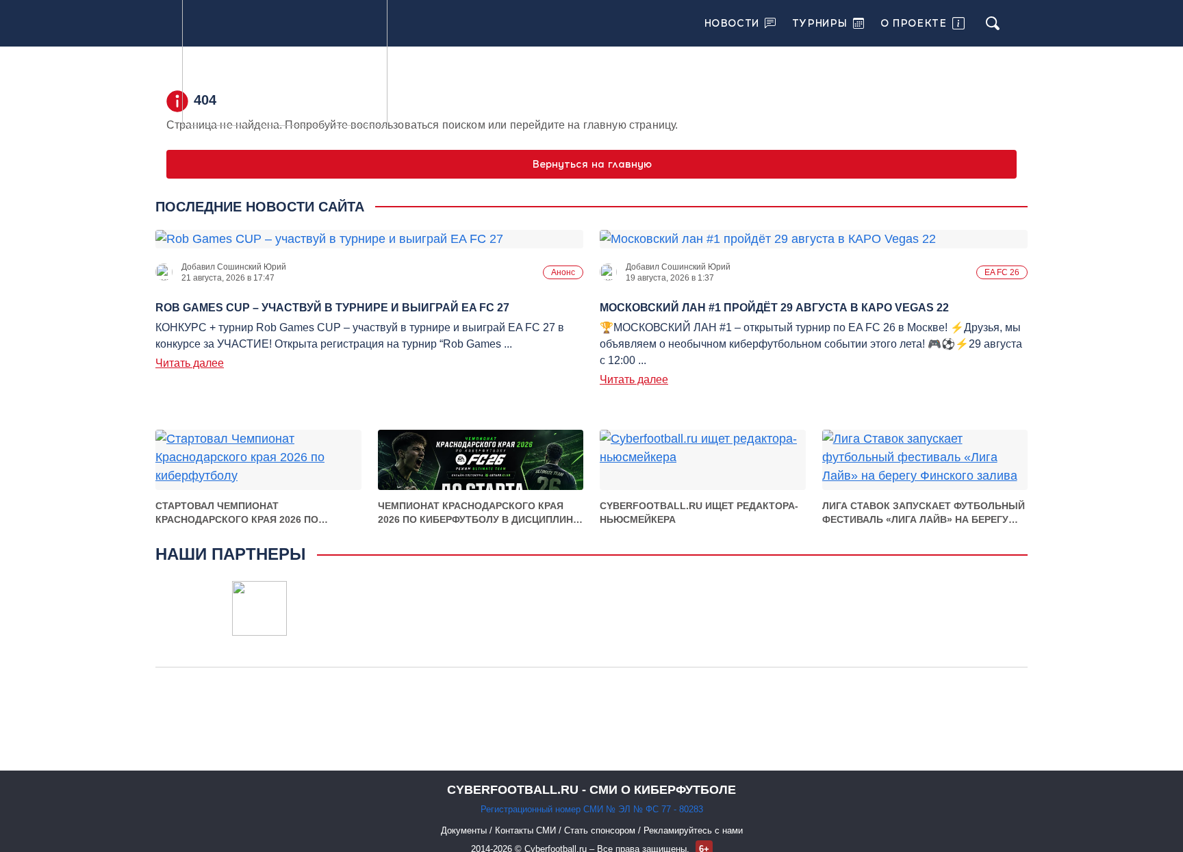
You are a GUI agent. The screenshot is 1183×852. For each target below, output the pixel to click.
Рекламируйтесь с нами (693, 830)
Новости (731, 23)
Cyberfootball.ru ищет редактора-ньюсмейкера (699, 512)
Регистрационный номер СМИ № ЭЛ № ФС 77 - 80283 (592, 809)
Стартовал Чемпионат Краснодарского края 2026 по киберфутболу (236, 513)
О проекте (913, 23)
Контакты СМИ (527, 830)
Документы (465, 830)
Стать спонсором (601, 830)
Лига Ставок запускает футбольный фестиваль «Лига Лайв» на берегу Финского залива (923, 513)
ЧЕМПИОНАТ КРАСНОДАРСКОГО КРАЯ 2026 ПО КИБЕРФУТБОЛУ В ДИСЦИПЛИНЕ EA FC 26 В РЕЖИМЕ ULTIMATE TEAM (478, 513)
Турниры (820, 23)
